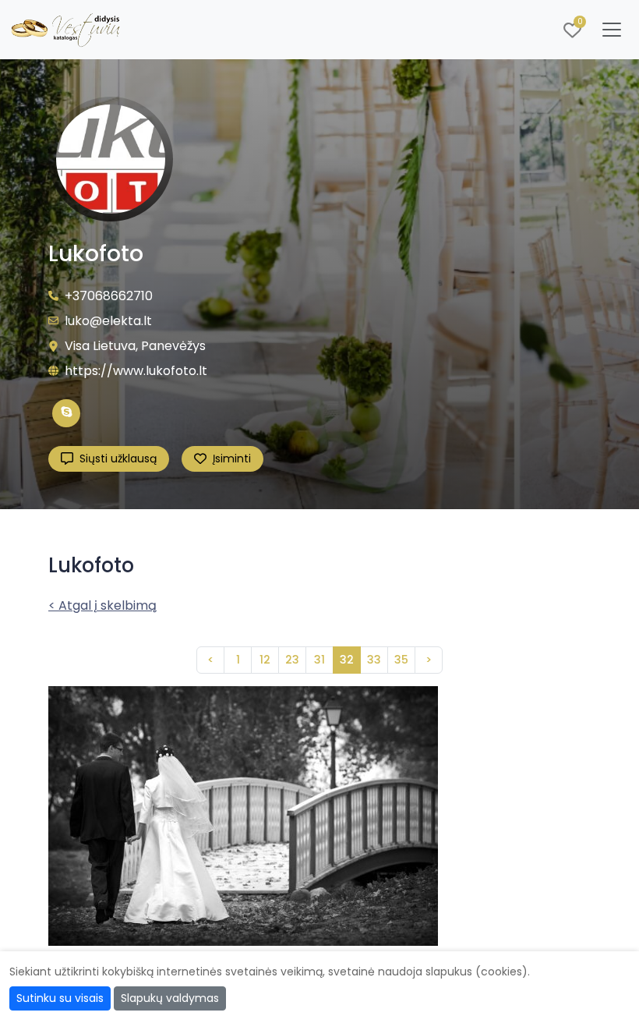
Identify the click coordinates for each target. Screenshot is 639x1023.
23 (292, 659)
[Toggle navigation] (612, 30)
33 (374, 659)
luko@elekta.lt (108, 321)
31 (319, 659)
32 (347, 659)
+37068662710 (109, 296)
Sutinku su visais (60, 998)
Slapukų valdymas (170, 998)
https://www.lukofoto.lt (136, 371)
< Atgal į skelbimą (102, 605)
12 (264, 659)
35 (401, 659)
